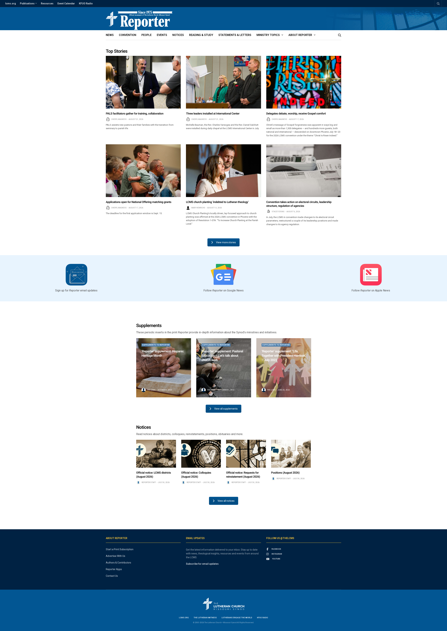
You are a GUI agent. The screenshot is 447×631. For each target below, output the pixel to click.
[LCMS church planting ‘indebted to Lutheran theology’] (223, 170)
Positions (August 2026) (285, 472)
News (110, 35)
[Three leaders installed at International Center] (223, 82)
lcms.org (10, 3)
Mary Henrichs (198, 208)
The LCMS (151, 390)
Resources (47, 3)
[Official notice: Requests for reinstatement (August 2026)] (246, 454)
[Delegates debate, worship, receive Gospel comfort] (303, 82)
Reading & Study (201, 35)
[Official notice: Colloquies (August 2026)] (201, 454)
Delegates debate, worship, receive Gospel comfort (296, 113)
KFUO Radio (86, 3)
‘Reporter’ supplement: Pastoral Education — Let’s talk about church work (222, 356)
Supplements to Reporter (156, 345)
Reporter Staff (149, 482)
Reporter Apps (114, 569)
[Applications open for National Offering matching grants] (143, 170)
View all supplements (226, 408)
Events (162, 35)
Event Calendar (66, 3)
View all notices (226, 500)
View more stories (226, 242)
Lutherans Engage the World (237, 618)
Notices (178, 35)
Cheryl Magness (119, 119)
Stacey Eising (278, 212)
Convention (127, 35)
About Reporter (300, 35)
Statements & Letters (234, 35)
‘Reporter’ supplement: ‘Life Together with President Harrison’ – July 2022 (284, 356)
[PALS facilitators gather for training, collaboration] (143, 82)
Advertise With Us (115, 556)
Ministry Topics (268, 35)
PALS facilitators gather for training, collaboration (134, 113)
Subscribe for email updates (202, 563)
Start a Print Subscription (119, 549)
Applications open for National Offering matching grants (138, 202)
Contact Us (112, 575)
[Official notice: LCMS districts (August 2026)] (156, 454)
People (146, 35)
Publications (27, 3)
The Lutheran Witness (205, 618)
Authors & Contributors (118, 562)
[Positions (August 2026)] (291, 454)
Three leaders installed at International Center (212, 113)
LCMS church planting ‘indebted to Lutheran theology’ (217, 202)
